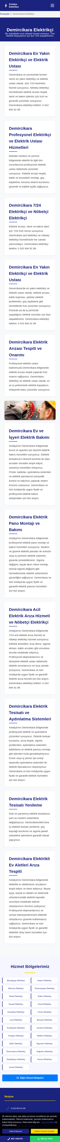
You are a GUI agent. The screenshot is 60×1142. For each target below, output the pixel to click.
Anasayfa (4, 14)
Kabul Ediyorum (15, 1131)
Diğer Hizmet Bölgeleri (32, 1078)
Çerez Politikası (48, 1122)
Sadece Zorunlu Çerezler (44, 1131)
